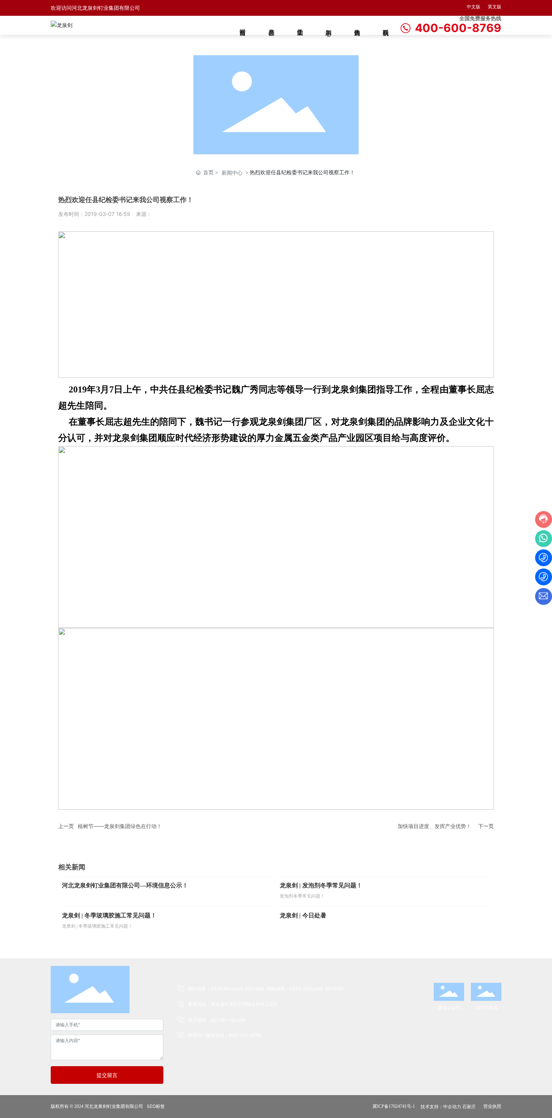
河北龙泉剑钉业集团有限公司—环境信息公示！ (125, 885)
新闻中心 (232, 172)
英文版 (494, 6)
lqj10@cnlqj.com (228, 1020)
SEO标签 (156, 1106)
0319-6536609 (227, 988)
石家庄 (469, 1106)
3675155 (334, 988)
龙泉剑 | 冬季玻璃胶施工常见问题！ (109, 915)
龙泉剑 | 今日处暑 (303, 915)
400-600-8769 (458, 28)
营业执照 (492, 1106)
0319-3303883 (306, 988)
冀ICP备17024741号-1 (394, 1106)
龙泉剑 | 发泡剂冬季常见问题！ (321, 885)
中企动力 (452, 1106)
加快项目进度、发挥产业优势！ (434, 826)
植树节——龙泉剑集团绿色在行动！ (120, 826)
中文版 (473, 6)
